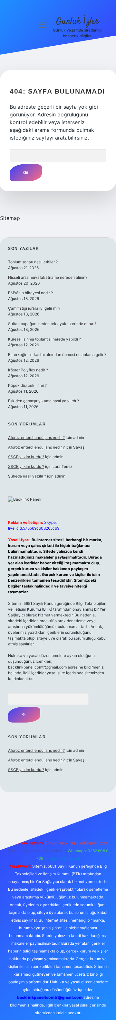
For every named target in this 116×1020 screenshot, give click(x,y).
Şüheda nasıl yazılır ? (27, 476)
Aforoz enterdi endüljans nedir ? (36, 437)
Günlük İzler (77, 21)
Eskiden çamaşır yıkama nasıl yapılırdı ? (43, 400)
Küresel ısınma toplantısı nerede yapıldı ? (44, 339)
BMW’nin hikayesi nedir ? (30, 292)
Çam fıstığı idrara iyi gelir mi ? (34, 308)
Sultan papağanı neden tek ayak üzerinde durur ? (52, 323)
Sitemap (10, 218)
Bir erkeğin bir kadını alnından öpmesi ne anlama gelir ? (57, 354)
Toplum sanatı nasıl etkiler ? (33, 262)
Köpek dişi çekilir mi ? (27, 385)
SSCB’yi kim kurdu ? (26, 456)
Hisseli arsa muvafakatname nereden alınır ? (47, 277)
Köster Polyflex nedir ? (28, 370)
